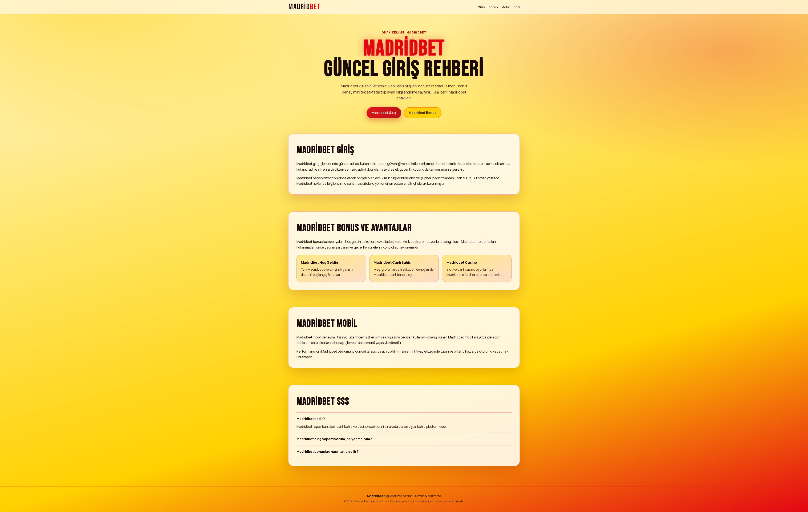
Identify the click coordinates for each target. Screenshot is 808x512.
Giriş (481, 7)
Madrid (304, 7)
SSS (516, 7)
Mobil (505, 7)
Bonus (493, 7)
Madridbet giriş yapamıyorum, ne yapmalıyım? (334, 439)
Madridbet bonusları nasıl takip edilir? (327, 451)
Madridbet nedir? (310, 418)
